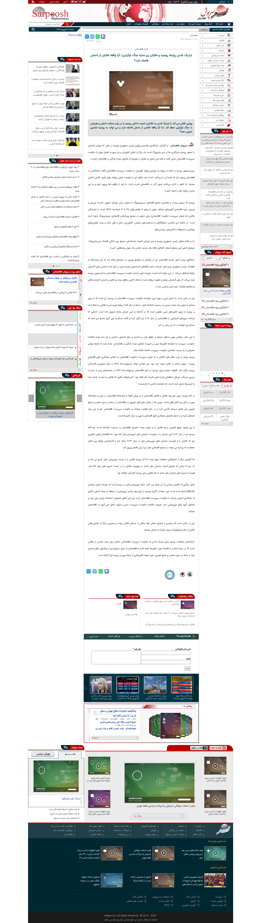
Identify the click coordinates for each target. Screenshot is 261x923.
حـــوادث (80, 351)
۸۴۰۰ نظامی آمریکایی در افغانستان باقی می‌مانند (56, 292)
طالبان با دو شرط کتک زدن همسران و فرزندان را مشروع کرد (170, 624)
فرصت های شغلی (135, 901)
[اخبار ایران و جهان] (213, 21)
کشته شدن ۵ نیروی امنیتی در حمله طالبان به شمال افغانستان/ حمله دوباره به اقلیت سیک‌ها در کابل (55, 199)
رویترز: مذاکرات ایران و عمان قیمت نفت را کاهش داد (155, 697)
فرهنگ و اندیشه (121, 830)
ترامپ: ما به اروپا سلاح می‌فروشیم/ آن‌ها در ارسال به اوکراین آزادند (49, 117)
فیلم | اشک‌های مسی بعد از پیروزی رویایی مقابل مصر (192, 854)
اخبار (128, 24)
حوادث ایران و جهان (174, 835)
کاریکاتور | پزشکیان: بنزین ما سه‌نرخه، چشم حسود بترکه (55, 414)
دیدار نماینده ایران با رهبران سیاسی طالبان (59, 177)
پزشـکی (80, 316)
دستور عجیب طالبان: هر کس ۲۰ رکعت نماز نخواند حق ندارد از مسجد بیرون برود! (170, 614)
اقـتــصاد (80, 328)
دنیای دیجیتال (95, 830)
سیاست (198, 826)
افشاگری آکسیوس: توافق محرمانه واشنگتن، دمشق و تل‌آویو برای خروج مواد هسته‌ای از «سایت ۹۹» (48, 68)
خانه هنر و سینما (121, 826)
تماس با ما (191, 897)
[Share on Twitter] (87, 36)
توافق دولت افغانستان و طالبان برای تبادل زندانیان (56, 236)
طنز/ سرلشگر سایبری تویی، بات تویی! (63, 814)
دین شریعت (123, 835)
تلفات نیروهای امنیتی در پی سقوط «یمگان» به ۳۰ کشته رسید (55, 189)
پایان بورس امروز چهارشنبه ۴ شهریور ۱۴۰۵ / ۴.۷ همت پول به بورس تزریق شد (128, 697)
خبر (227, 131)
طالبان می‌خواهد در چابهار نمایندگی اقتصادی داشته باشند (61, 280)
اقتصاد (199, 830)
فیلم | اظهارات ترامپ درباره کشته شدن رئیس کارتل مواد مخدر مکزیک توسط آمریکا (99, 813)
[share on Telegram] (92, 36)
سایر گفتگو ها (210, 319)
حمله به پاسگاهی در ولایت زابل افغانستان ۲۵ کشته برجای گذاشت (55, 258)
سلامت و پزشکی (176, 830)
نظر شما (137, 649)
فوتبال (153, 830)
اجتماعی (80, 339)
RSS (167, 905)
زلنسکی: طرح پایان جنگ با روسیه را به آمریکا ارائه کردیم (48, 142)
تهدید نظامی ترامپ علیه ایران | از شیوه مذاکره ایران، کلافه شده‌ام (48, 105)
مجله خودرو (96, 835)
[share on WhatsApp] (98, 36)
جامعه (181, 826)
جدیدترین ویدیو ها (217, 841)
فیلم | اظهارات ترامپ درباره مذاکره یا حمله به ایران (215, 813)
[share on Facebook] (103, 36)
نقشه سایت (164, 901)
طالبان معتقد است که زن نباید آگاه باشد (217, 293)
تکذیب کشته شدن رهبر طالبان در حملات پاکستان (162, 603)
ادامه (206, 424)
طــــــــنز (70, 754)
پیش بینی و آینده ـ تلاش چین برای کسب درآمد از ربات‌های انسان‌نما (101, 697)
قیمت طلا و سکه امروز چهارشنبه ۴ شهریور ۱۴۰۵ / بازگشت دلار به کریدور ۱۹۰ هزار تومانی (183, 697)
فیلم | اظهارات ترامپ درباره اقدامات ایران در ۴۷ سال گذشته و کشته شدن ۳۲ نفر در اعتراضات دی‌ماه (214, 779)
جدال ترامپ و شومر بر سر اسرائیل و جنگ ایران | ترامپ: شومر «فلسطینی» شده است (48, 93)
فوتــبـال (80, 362)
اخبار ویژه (208, 24)
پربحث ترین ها (195, 24)
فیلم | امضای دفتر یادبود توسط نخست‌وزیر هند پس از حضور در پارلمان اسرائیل (98, 779)
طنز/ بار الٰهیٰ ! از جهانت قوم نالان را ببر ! (63, 809)
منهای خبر (180, 24)
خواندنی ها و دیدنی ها (62, 826)
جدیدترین (93, 636)
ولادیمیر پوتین (131, 614)
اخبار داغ (219, 24)
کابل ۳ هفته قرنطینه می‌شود (65, 227)
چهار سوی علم (95, 826)
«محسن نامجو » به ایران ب (185, 29)
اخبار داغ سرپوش (210, 247)
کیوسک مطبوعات (141, 24)
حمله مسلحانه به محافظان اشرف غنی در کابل (58, 207)
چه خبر (72, 308)
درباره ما (219, 897)
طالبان (119, 604)
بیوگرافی (155, 24)
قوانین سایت (216, 901)
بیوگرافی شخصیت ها (63, 830)
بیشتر (34, 303)
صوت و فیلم (216, 905)
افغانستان (193, 35)
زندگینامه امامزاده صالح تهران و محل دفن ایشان (118, 711)
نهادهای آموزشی (148, 826)
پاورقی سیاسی (43, 754)
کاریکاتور (76, 376)
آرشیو (66, 2)
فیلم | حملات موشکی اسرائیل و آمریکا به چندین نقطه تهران (166, 806)
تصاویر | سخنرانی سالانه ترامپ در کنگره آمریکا (140, 879)
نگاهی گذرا (138, 897)
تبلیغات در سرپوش (161, 897)
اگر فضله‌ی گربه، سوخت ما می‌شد (65, 818)
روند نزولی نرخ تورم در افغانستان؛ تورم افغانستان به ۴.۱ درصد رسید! (55, 169)
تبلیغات (42, 2)
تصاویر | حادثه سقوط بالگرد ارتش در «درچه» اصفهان (89, 880)
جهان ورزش (150, 835)
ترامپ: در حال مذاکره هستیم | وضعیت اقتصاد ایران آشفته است (47, 80)
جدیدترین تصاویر (218, 867)
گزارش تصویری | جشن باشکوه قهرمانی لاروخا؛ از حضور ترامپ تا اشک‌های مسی (192, 881)
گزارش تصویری (189, 905)
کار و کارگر (197, 835)
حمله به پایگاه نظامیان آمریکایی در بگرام (60, 246)
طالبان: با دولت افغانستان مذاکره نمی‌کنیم (60, 217)
